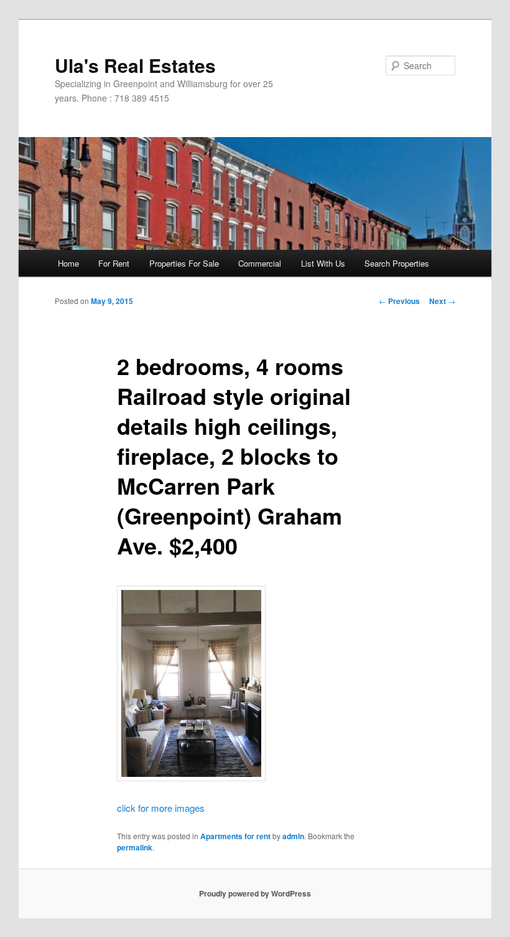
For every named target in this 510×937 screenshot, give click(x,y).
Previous (399, 301)
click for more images (161, 807)
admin (293, 836)
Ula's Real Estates (135, 65)
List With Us (323, 263)
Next (442, 301)
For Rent (113, 263)
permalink (134, 847)
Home (68, 263)
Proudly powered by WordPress (255, 893)
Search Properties (396, 263)
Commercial (259, 263)
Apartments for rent (235, 836)
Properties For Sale (184, 263)
